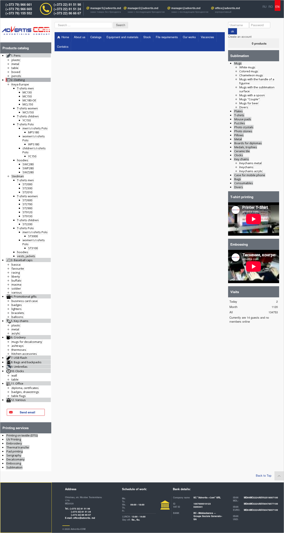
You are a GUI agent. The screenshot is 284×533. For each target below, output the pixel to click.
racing (16, 272)
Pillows (239, 135)
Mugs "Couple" (249, 99)
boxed (16, 72)
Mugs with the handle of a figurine (256, 81)
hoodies (22, 160)
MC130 (27, 92)
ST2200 (27, 224)
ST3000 (33, 236)
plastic (16, 60)
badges (17, 305)
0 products (259, 43)
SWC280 (28, 164)
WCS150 (28, 112)
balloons (17, 317)
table (15, 68)
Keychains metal (250, 163)
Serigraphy (13, 455)
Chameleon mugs (251, 75)
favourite (18, 268)
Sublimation (14, 467)
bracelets (18, 313)
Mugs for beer (248, 103)
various (17, 292)
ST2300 (27, 188)
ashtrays (18, 346)
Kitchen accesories (24, 354)
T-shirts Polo (25, 124)
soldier (16, 288)
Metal (238, 139)
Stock (147, 37)
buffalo (16, 280)
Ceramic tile (242, 151)
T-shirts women (27, 108)
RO (271, 6)
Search (120, 25)
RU (264, 6)
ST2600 (27, 200)
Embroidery (14, 443)
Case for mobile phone (249, 175)
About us (79, 37)
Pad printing (14, 451)
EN (277, 6)
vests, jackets (26, 256)
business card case (25, 301)
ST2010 (27, 192)
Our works (189, 37)
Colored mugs (248, 71)
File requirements (167, 37)
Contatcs (63, 46)
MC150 (27, 96)
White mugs (247, 67)
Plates (238, 111)
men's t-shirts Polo (35, 128)
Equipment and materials (122, 37)
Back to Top (264, 475)
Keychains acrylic (250, 171)
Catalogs (96, 37)
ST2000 (27, 184)
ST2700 (27, 204)
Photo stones (243, 131)
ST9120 (27, 212)
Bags (237, 179)
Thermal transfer (17, 447)
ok (232, 31)
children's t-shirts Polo (34, 150)
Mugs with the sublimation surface (256, 89)
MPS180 (33, 132)
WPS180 (33, 144)
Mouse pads (242, 119)
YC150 (27, 120)
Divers (243, 107)
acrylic (16, 333)
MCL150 (28, 104)
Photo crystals (243, 127)
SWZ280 (28, 172)
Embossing (13, 463)
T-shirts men (25, 88)
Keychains (246, 167)
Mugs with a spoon (252, 95)
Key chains (241, 159)
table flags (19, 396)
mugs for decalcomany (27, 342)
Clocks (238, 155)
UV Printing (13, 439)
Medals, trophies (245, 147)
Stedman (18, 176)
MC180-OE (29, 100)
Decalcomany (15, 459)
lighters (17, 309)
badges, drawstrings (25, 392)
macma (16, 284)
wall (14, 375)
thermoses (19, 350)
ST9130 (27, 216)
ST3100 (33, 248)
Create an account (240, 36)
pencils (16, 76)
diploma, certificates (25, 388)
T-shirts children (28, 116)
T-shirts (239, 115)
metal (15, 64)
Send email (27, 412)
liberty (16, 276)
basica (16, 264)
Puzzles (239, 123)
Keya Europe (20, 84)
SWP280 (28, 168)
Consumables (243, 183)
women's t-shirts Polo (33, 138)
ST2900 (27, 208)
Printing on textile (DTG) (22, 435)
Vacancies (207, 37)
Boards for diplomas (248, 143)
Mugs (238, 63)
